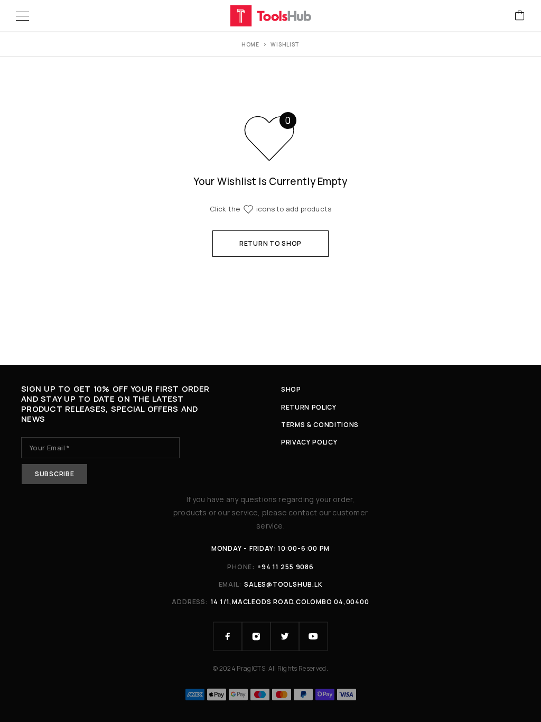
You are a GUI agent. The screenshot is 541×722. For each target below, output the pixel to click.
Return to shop (270, 243)
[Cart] (520, 16)
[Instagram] (256, 636)
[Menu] (22, 16)
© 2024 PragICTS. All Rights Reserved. (270, 668)
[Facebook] (227, 636)
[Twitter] (284, 636)
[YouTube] (313, 636)
